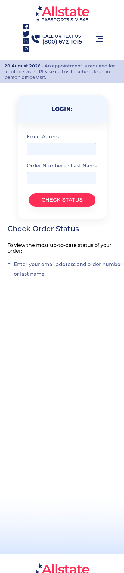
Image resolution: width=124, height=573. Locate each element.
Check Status (62, 200)
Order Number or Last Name (62, 166)
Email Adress (43, 137)
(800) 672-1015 (62, 41)
